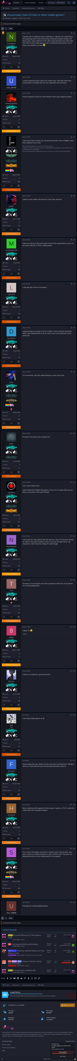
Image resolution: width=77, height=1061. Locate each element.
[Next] (18, 67)
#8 (74, 327)
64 (19, 63)
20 (19, 225)
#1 (74, 33)
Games (22, 939)
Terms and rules (48, 1059)
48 (19, 700)
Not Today (62, 1056)
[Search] (69, 3)
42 (19, 123)
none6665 (49, 1019)
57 (19, 790)
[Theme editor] (74, 3)
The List (38, 146)
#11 (74, 482)
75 (19, 834)
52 (19, 746)
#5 (74, 195)
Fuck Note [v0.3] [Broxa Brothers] (25, 944)
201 (19, 522)
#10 (74, 433)
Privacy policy (6, 1044)
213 (19, 566)
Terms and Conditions (9, 1047)
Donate (63, 1052)
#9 (74, 371)
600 (19, 181)
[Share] (71, 33)
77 (19, 656)
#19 (74, 848)
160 (19, 419)
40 (19, 357)
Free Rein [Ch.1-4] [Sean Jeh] (24, 970)
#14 (74, 627)
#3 (74, 93)
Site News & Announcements (33, 955)
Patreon (57, 151)
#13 (74, 580)
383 (19, 888)
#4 (74, 137)
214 (19, 612)
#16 (74, 715)
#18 (74, 804)
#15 (74, 671)
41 (19, 468)
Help (3, 1050)
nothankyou (8, 18)
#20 (74, 902)
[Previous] (4, 67)
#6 (74, 240)
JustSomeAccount (65, 945)
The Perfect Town (48, 146)
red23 (68, 952)
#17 (74, 760)
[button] (21, 3)
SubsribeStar (67, 151)
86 (19, 313)
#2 (74, 77)
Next (10, 28)
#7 (74, 284)
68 (19, 269)
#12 (74, 536)
